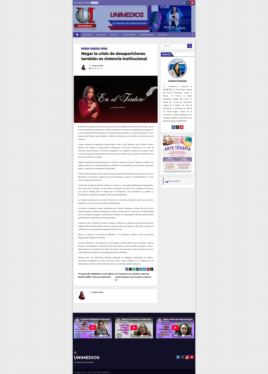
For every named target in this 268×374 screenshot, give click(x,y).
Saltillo (114, 35)
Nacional (87, 35)
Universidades (147, 35)
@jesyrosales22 (174, 181)
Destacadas (85, 48)
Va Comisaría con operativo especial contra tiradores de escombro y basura (133, 275)
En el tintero (95, 48)
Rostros (162, 35)
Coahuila (100, 35)
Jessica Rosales (97, 66)
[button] (193, 35)
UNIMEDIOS (86, 357)
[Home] (77, 34)
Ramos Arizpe (129, 35)
